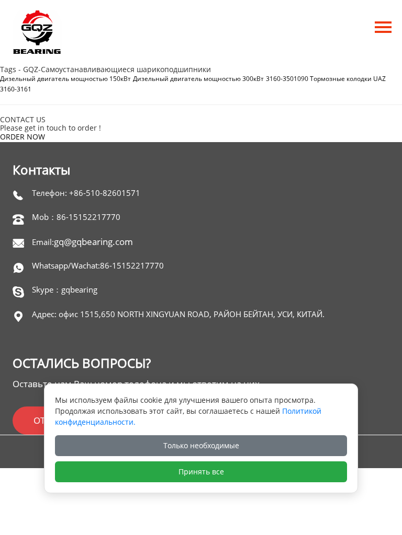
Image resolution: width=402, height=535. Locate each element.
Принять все (201, 471)
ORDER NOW (22, 137)
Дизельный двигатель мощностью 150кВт (65, 78)
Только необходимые (201, 445)
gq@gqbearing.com (93, 242)
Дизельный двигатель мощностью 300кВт (198, 78)
